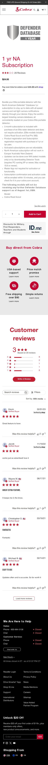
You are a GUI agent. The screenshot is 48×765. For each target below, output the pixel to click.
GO (40, 737)
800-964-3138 (17, 630)
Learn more (14, 277)
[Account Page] (38, 10)
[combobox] (36, 399)
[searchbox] (13, 392)
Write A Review (24, 379)
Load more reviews (24, 599)
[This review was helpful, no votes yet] (38, 434)
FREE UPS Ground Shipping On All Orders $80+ (24, 2)
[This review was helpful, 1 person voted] (38, 508)
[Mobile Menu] (4, 10)
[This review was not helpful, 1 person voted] (43, 434)
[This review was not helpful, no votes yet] (43, 468)
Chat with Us (12, 649)
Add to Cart (35, 214)
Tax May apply (40, 206)
